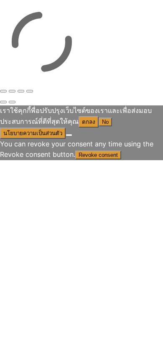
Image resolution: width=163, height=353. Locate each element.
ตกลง (88, 122)
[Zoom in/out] (3, 91)
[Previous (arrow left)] (3, 102)
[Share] (21, 91)
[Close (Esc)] (29, 91)
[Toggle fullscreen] (12, 91)
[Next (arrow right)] (12, 102)
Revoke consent (98, 155)
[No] (69, 135)
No (105, 122)
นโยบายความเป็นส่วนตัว (32, 133)
